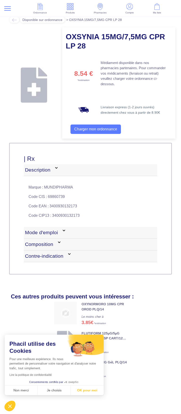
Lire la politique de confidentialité (30, 375)
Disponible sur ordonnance (42, 20)
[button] (10, 406)
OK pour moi (87, 390)
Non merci (21, 390)
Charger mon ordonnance (95, 129)
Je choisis (54, 390)
